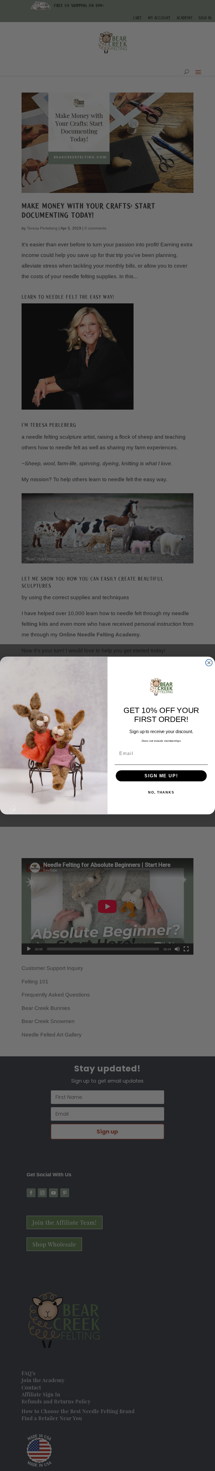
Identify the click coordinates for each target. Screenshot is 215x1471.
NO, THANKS (161, 792)
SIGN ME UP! (161, 775)
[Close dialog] (209, 662)
